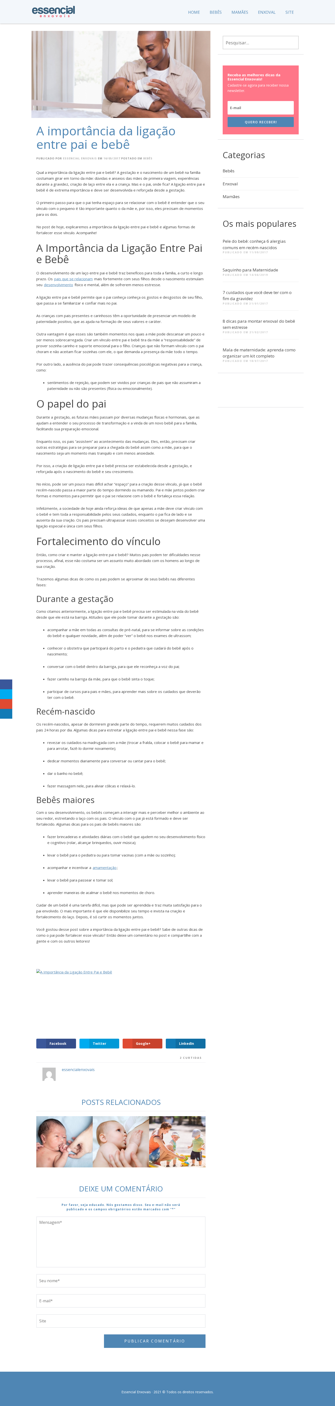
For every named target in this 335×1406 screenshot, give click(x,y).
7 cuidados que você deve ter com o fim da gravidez (257, 296)
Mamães (240, 12)
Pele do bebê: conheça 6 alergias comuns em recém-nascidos (254, 244)
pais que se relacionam (73, 278)
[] (250, 393)
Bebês (216, 12)
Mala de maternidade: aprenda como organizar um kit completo (259, 353)
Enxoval (267, 12)
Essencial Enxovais (80, 158)
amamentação (104, 867)
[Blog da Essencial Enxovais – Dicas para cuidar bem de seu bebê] (53, 10)
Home (194, 12)
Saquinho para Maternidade (250, 270)
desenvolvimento (58, 284)
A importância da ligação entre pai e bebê (106, 137)
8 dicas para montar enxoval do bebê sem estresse (259, 324)
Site (289, 12)
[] (232, 393)
